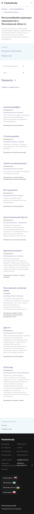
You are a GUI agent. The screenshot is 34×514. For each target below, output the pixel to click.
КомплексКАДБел (11, 107)
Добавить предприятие (22, 464)
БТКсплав (8, 367)
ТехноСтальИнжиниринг (15, 163)
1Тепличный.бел (11, 136)
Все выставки (6, 455)
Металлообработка (16, 9)
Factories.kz (7, 483)
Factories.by (10, 3)
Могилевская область (11, 12)
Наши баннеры (22, 455)
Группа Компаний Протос (15, 217)
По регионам (6, 451)
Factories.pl (7, 492)
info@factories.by (22, 460)
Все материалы (22, 451)
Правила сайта (6, 460)
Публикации (21, 444)
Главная (4, 9)
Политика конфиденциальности (9, 464)
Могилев (4, 425)
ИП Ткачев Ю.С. (10, 190)
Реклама (4, 469)
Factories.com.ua (9, 487)
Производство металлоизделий (11, 51)
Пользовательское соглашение (11, 509)
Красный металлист (12, 250)
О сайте (20, 448)
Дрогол (7, 327)
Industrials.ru (8, 478)
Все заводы (5, 444)
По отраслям (5, 448)
